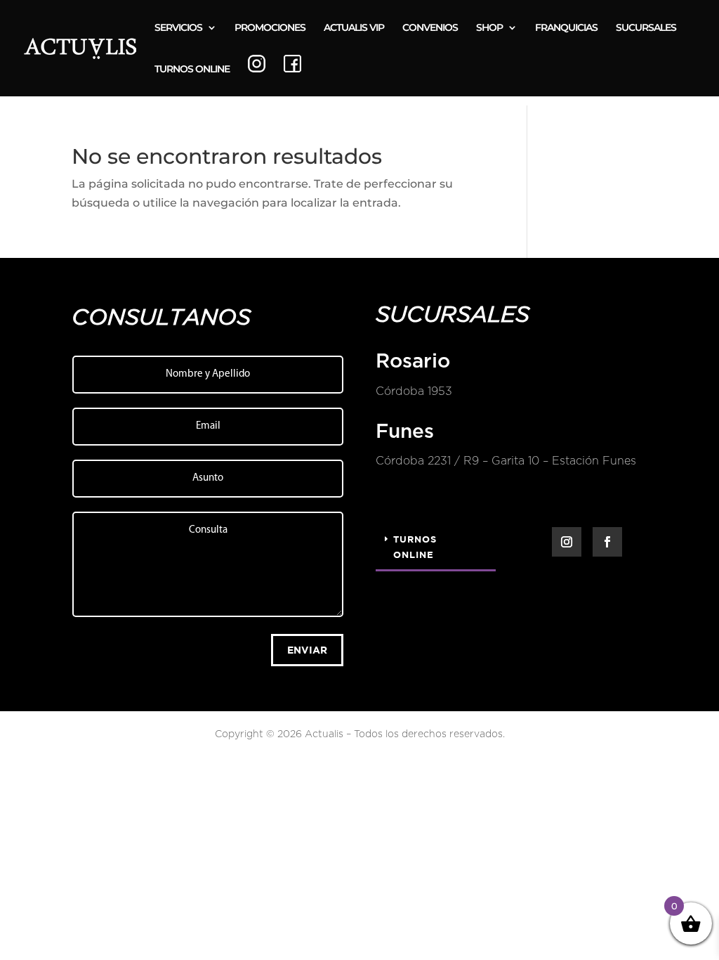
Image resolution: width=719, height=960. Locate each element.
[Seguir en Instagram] (566, 542)
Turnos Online (415, 546)
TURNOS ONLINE (192, 69)
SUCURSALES (646, 28)
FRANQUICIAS (566, 28)
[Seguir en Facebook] (607, 542)
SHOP (489, 28)
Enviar (307, 650)
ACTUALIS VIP (354, 28)
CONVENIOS (430, 28)
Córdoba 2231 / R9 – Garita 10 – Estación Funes (506, 461)
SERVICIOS (178, 28)
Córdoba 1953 (414, 391)
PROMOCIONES (270, 28)
